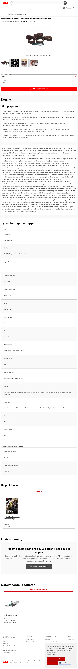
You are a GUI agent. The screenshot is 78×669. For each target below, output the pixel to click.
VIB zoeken (47, 639)
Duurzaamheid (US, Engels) (9, 650)
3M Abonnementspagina (31, 641)
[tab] (38, 491)
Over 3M (5, 641)
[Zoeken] (65, 3)
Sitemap (69, 641)
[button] (65, 663)
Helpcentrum (71, 639)
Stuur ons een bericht (40, 566)
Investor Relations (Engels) (9, 645)
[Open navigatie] (73, 3)
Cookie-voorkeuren (38, 660)
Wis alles (74, 71)
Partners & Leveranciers (8, 648)
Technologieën (6, 652)
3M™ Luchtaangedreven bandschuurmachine (10, 620)
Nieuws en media (30, 639)
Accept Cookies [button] (53, 663)
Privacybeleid (27, 660)
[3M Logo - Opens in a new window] (5, 3)
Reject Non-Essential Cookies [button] (56, 659)
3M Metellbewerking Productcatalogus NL (12, 518)
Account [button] (69, 8)
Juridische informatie (15, 660)
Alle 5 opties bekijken (40, 89)
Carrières (5, 643)
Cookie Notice (51, 654)
